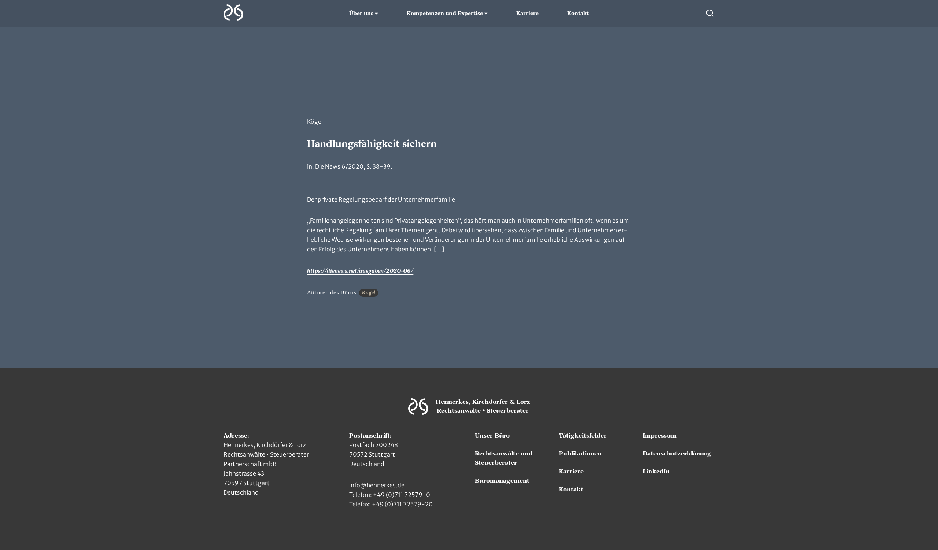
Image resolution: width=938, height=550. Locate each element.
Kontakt (578, 13)
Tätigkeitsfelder (583, 435)
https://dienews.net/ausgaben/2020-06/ (360, 271)
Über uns (361, 13)
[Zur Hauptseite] (233, 12)
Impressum (660, 435)
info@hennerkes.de (377, 485)
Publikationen (580, 453)
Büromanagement (502, 480)
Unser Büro (492, 435)
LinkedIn (656, 471)
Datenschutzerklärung (677, 453)
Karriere (527, 13)
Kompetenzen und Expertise (445, 13)
